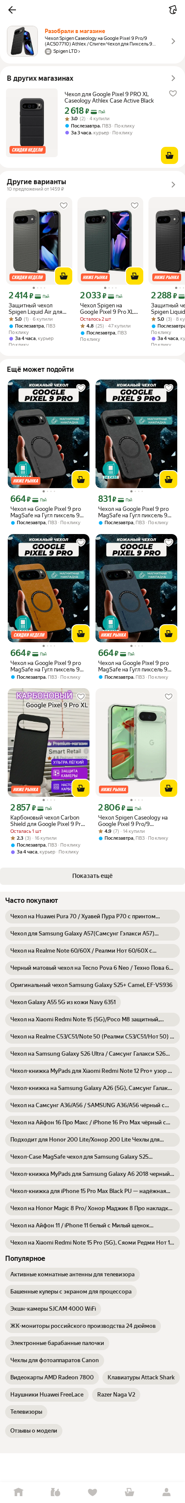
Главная (18, 1492)
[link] (92, 916)
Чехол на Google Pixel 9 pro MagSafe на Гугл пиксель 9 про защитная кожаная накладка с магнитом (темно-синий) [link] (136, 666)
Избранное (92, 1492)
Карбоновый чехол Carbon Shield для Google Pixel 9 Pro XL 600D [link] (47, 820)
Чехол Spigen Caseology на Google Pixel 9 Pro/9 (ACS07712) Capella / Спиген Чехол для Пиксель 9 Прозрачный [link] (135, 820)
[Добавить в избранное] (173, 93)
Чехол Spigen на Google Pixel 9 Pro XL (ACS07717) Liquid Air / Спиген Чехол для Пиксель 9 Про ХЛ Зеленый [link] (109, 308)
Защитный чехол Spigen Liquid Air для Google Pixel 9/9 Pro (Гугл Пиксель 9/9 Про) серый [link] (38, 308)
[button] (12, 10)
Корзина (129, 1492)
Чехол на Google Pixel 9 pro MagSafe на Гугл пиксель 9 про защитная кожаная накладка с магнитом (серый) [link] (45, 512)
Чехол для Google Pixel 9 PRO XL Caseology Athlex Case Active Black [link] (109, 97)
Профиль (166, 1492)
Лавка (55, 1492)
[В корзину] (169, 155)
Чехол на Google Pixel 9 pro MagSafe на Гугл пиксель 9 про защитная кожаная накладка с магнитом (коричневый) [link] (45, 666)
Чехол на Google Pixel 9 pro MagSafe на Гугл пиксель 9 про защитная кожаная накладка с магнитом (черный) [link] (133, 512)
